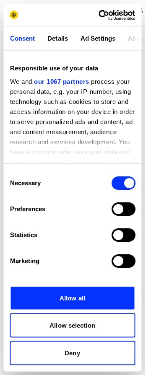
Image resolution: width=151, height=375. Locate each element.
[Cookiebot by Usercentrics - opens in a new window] (101, 15)
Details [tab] (57, 38)
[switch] (123, 209)
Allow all (72, 297)
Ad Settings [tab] (97, 38)
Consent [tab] (22, 38)
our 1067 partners (61, 81)
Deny (72, 352)
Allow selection (72, 325)
